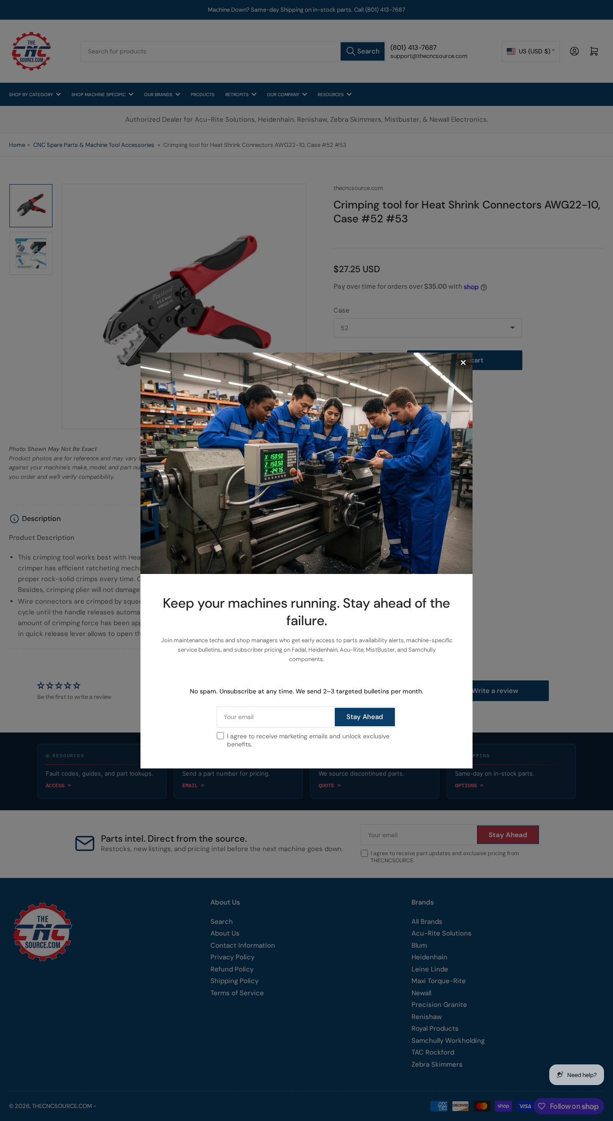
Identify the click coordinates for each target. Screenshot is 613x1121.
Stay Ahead (364, 716)
